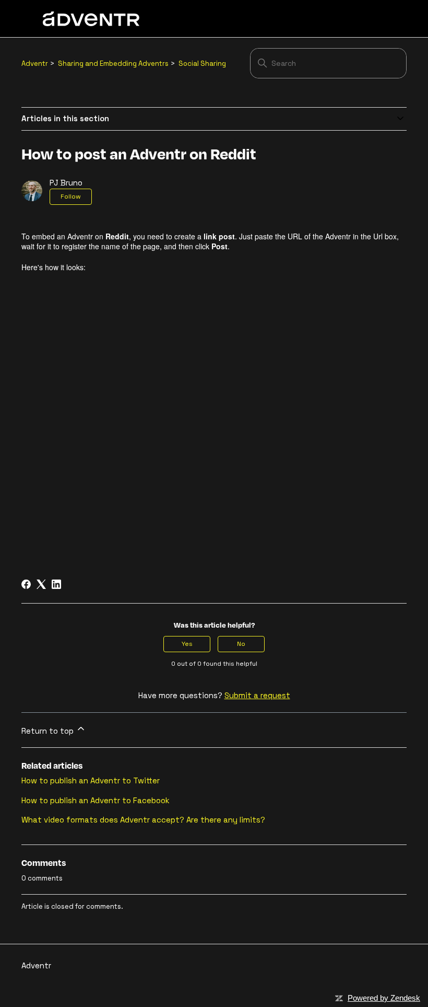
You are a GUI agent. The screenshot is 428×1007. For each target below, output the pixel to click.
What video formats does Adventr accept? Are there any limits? (143, 820)
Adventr (34, 63)
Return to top (48, 731)
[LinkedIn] (56, 584)
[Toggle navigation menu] (366, 18)
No (241, 644)
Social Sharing (202, 63)
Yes (187, 644)
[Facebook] (26, 584)
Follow (71, 196)
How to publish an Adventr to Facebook (95, 800)
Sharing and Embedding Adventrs (113, 63)
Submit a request (257, 695)
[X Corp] (41, 584)
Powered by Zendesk (384, 997)
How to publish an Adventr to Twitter (90, 780)
